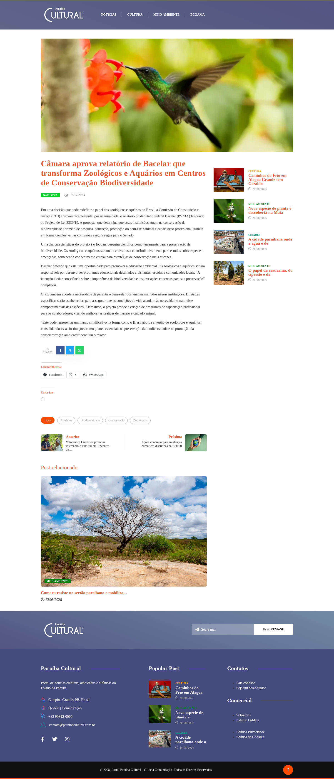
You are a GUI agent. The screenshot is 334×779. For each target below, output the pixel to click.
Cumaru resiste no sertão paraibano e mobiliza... (84, 592)
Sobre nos (243, 715)
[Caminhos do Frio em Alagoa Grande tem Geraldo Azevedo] (229, 180)
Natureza (50, 195)
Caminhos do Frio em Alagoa (188, 690)
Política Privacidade (250, 732)
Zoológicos (140, 420)
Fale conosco (245, 683)
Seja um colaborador (251, 688)
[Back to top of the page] (288, 770)
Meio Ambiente (166, 14)
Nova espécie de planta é (189, 714)
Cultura (134, 14)
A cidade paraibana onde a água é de (270, 241)
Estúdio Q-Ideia (247, 720)
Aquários (66, 420)
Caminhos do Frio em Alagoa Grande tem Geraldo (267, 179)
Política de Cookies (250, 737)
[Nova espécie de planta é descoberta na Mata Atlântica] (229, 211)
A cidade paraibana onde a (190, 739)
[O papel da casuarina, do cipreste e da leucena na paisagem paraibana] (229, 273)
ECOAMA (197, 14)
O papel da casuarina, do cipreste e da (270, 272)
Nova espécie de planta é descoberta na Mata (269, 210)
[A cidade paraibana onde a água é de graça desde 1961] (229, 242)
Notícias (108, 14)
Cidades (254, 234)
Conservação (116, 420)
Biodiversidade (90, 420)
